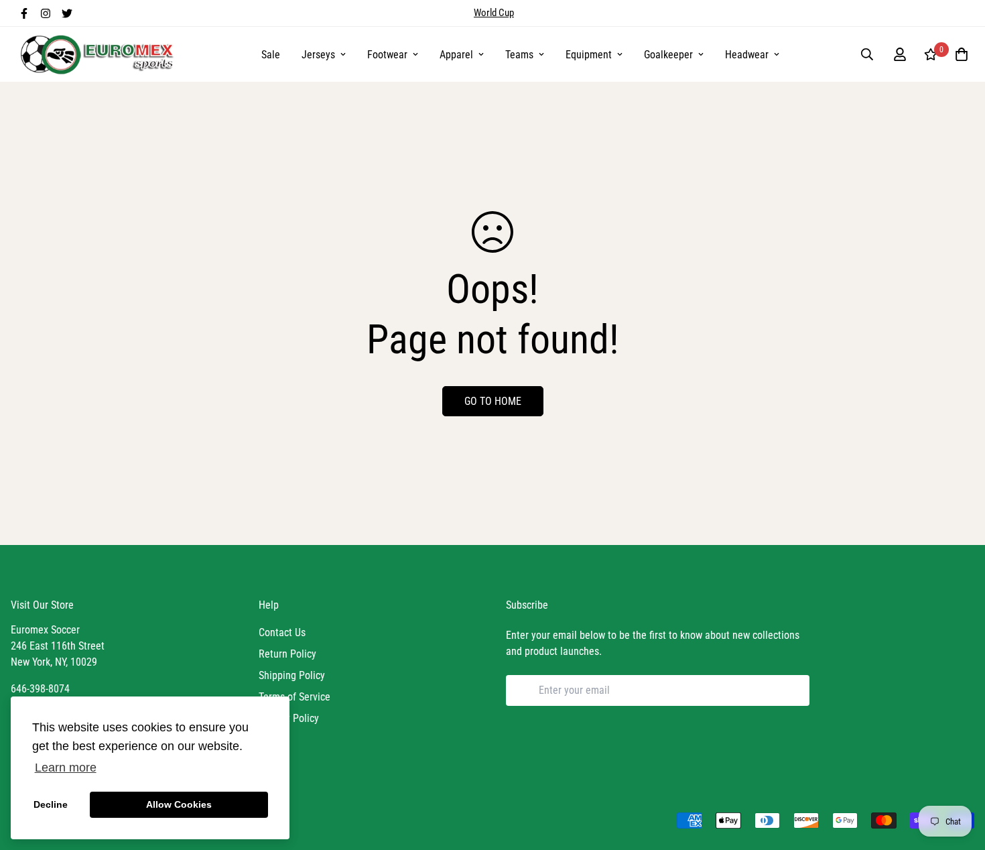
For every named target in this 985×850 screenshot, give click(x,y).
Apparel (456, 54)
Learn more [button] (65, 767)
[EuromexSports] (99, 54)
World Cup (494, 13)
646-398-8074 (40, 688)
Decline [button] (51, 804)
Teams (519, 54)
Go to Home (492, 401)
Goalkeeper (668, 54)
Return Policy (287, 654)
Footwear (387, 54)
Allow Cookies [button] (179, 804)
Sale (270, 54)
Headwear (747, 54)
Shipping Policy (292, 675)
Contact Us (282, 632)
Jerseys (318, 54)
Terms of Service (294, 696)
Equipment (589, 54)
